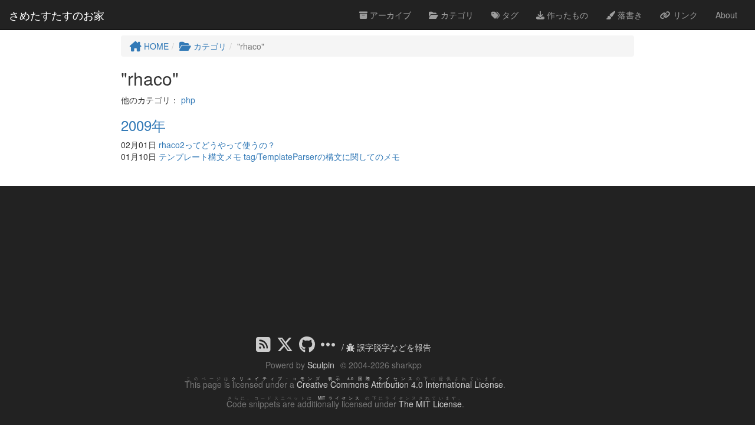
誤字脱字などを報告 (392, 347)
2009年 (143, 125)
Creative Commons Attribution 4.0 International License (400, 384)
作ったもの (566, 15)
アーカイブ (389, 15)
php (188, 100)
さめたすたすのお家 (56, 14)
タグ (509, 15)
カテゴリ (456, 15)
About (726, 15)
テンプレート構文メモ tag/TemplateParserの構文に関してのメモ (279, 156)
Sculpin (320, 365)
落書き (628, 15)
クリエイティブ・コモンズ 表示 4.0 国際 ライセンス (324, 378)
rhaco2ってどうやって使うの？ (217, 145)
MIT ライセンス (340, 398)
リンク (684, 15)
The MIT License (430, 404)
